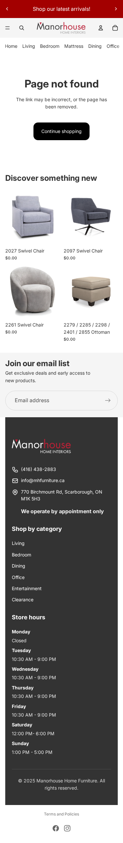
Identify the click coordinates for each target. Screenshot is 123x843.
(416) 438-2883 (38, 469)
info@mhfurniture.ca (43, 480)
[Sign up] (108, 400)
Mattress (73, 46)
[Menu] (7, 27)
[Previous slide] (7, 9)
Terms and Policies (61, 814)
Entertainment (27, 588)
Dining (95, 46)
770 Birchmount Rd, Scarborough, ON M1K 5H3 (61, 495)
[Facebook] (56, 828)
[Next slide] (116, 9)
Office (113, 46)
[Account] (100, 28)
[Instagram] (67, 828)
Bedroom (49, 46)
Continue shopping (61, 131)
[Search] (21, 28)
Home (11, 46)
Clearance (22, 599)
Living (28, 46)
